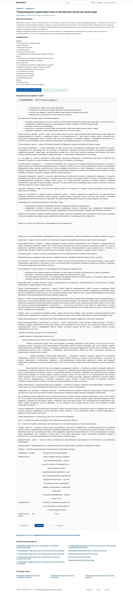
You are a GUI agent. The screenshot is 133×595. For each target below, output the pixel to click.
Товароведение (29, 8)
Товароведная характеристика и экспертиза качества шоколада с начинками (40, 562)
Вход (93, 2)
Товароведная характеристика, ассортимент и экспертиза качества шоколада (37, 546)
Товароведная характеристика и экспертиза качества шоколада (41, 551)
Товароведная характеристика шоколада (83, 554)
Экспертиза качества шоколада (79, 557)
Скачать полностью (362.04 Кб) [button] (28, 90)
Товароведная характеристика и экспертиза (62, 576)
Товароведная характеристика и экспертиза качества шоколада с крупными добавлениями (92, 546)
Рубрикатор (19, 8)
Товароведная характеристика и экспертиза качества (87, 551)
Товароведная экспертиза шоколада (81, 560)
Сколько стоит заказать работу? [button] (55, 90)
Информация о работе (48, 535)
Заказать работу (110, 2)
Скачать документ (49, 100)
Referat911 (29, 589)
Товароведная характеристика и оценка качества (99, 576)
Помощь (100, 2)
